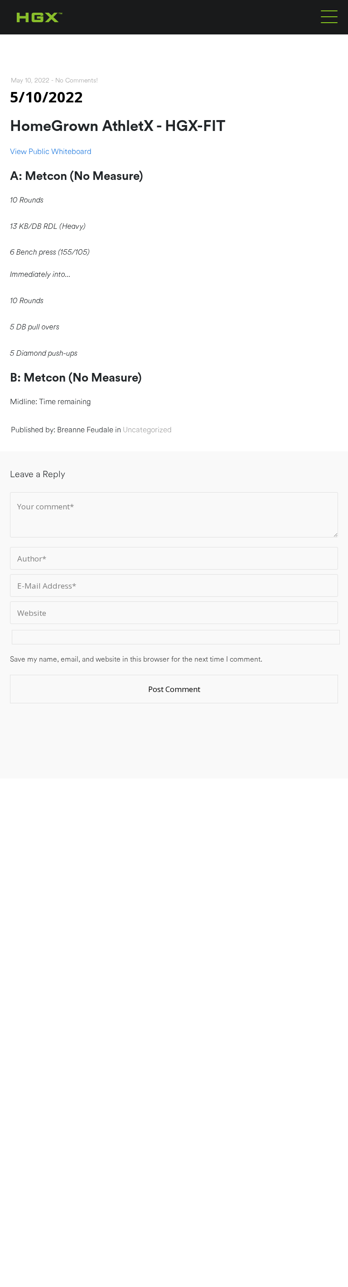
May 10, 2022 (30, 80)
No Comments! (76, 80)
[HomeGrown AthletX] (57, 32)
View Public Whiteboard (51, 151)
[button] (329, 16)
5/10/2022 (46, 97)
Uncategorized (147, 430)
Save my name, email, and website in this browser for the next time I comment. (136, 659)
